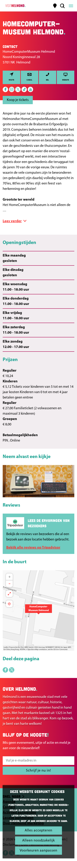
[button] (38, 610)
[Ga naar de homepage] (15, 5)
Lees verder (12, 221)
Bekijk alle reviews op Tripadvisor (33, 547)
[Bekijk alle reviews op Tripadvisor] (15, 523)
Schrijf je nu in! (38, 770)
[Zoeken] (62, 5)
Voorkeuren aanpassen (38, 850)
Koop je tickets (18, 100)
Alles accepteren (38, 830)
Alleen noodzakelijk (38, 840)
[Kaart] (55, 5)
